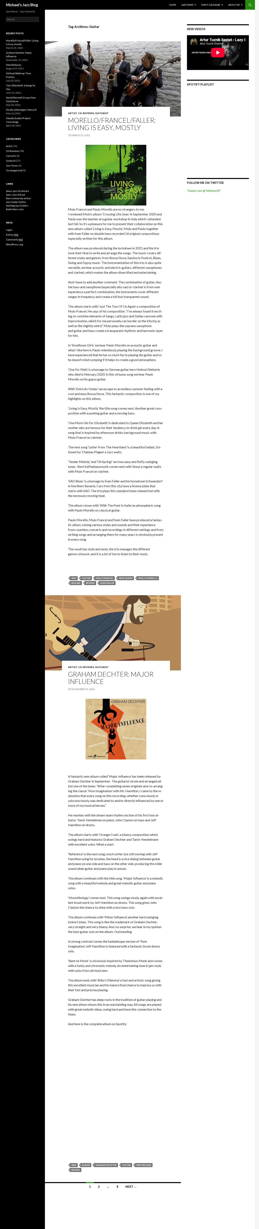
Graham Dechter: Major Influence (111, 677)
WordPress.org (14, 244)
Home (172, 4)
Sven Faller (107, 583)
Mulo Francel (104, 578)
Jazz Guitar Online (16, 201)
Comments (14, 239)
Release (76, 583)
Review (90, 583)
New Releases (13, 64)
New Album (126, 578)
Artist (72, 113)
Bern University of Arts (18, 198)
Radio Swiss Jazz (15, 209)
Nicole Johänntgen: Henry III (21, 109)
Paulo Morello (147, 578)
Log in (9, 229)
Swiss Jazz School (15, 194)
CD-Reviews (86, 113)
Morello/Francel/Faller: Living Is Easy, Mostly (112, 123)
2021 (73, 1165)
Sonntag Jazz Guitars (17, 205)
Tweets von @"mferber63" (204, 190)
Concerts (11, 155)
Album (86, 1165)
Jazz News (187, 4)
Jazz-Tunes (12, 165)
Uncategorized (14, 170)
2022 (73, 578)
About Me (234, 4)
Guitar (86, 578)
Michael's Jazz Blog (22, 5)
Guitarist (102, 113)
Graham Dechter (106, 1165)
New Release (143, 1165)
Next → (131, 1186)
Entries (12, 234)
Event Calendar (210, 4)
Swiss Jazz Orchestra (17, 191)
